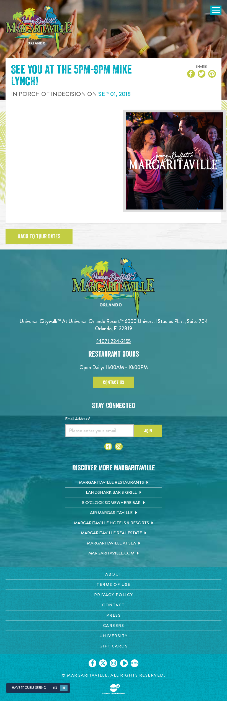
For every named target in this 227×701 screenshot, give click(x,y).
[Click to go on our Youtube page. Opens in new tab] (124, 663)
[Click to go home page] (39, 30)
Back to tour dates (39, 236)
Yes (55, 687)
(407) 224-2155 (113, 341)
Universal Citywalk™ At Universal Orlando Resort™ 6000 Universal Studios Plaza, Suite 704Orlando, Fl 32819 (113, 324)
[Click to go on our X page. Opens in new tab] (103, 663)
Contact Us (113, 382)
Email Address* (77, 419)
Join (148, 430)
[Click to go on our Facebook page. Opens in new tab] (92, 663)
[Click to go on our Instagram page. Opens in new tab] (113, 663)
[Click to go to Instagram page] (119, 446)
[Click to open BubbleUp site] (113, 689)
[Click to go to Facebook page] (108, 446)
